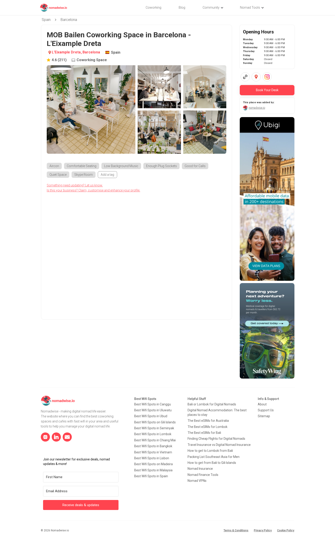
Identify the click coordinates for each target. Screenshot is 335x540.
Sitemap (264, 416)
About (262, 404)
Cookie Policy (285, 530)
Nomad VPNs (197, 480)
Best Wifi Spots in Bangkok (153, 446)
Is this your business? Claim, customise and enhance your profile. (93, 190)
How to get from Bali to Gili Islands (212, 463)
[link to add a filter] (107, 174)
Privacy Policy (263, 530)
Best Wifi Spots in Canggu (152, 404)
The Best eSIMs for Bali (204, 433)
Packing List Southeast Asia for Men (214, 457)
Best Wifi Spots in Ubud (150, 416)
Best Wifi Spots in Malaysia (153, 470)
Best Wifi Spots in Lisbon (151, 458)
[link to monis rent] (267, 199)
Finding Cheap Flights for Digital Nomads (216, 438)
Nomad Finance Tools (203, 475)
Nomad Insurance (200, 468)
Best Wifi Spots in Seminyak (154, 428)
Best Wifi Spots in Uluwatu (153, 410)
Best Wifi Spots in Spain (151, 476)
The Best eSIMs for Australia (208, 420)
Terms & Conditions (236, 530)
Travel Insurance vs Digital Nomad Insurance (219, 445)
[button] (213, 7)
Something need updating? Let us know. (75, 185)
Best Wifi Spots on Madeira (153, 464)
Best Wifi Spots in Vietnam (153, 452)
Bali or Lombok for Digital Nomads (212, 404)
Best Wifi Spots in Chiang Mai (155, 440)
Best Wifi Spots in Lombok (152, 434)
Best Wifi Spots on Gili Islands (155, 422)
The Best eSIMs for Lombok (207, 427)
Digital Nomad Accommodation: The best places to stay (217, 412)
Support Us (266, 410)
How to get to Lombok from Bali (210, 450)
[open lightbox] (91, 109)
